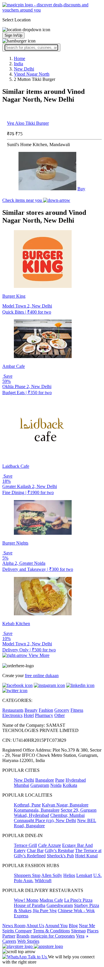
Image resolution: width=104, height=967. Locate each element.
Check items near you (22, 200)
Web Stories (28, 941)
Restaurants (12, 710)
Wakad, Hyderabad (31, 815)
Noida (56, 785)
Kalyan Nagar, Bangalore (65, 804)
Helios (69, 875)
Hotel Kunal (86, 855)
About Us (35, 925)
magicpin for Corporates (53, 936)
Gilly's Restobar (59, 850)
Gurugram (39, 785)
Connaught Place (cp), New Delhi (45, 820)
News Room (13, 925)
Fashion (46, 710)
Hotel (29, 715)
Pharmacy (44, 715)
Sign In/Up (13, 35)
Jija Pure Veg (45, 910)
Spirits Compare (17, 930)
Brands (22, 936)
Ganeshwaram (60, 905)
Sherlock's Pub (60, 855)
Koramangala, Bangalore (37, 810)
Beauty (31, 710)
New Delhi (24, 780)
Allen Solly (51, 875)
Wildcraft (43, 880)
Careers (9, 941)
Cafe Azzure (49, 845)
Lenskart (84, 875)
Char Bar (35, 850)
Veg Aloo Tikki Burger (28, 123)
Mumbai (21, 785)
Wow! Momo (26, 900)
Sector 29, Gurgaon (78, 810)
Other (59, 715)
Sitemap (78, 930)
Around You (56, 925)
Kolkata (70, 785)
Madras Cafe (51, 900)
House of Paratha (29, 905)
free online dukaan (42, 675)
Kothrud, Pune (27, 804)
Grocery (61, 710)
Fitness (76, 710)
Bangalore (44, 780)
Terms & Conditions (51, 930)
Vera (80, 936)
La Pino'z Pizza (78, 900)
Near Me (87, 925)
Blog (73, 925)
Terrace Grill (25, 845)
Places (93, 930)
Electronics (12, 715)
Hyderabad (76, 780)
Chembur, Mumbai (67, 815)
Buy (81, 188)
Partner (8, 936)
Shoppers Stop (27, 875)
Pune (59, 780)
